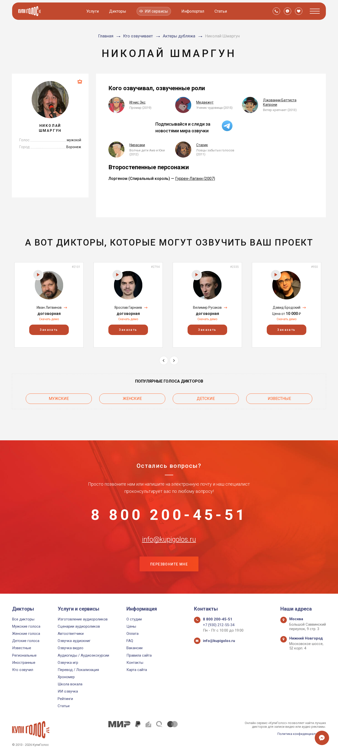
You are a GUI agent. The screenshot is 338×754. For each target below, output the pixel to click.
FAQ (129, 641)
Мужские (59, 398)
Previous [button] (163, 360)
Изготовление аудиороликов (83, 619)
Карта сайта (136, 670)
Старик (202, 145)
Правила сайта (139, 655)
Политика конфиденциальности (301, 734)
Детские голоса (25, 641)
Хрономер (66, 677)
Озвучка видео (70, 648)
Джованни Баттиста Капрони (279, 102)
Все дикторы (23, 619)
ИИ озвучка (68, 691)
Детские (206, 398)
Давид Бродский (286, 307)
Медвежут (205, 102)
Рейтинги (65, 699)
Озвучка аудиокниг (74, 641)
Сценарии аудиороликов (79, 626)
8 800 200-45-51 (169, 514)
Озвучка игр (68, 662)
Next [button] (174, 360)
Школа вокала (70, 684)
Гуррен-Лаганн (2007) (195, 178)
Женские (132, 398)
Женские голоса (26, 633)
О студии (134, 619)
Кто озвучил (22, 670)
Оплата (132, 633)
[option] (49, 305)
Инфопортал (192, 11)
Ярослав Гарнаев (128, 307)
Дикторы (117, 11)
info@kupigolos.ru (169, 539)
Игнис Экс (137, 102)
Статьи (221, 11)
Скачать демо (49, 319)
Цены (131, 626)
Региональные (24, 655)
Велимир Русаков (207, 307)
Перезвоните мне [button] (169, 564)
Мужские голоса (26, 626)
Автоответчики (71, 633)
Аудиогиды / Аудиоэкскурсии (83, 655)
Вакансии (134, 648)
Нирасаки (137, 145)
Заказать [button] (49, 330)
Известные (279, 398)
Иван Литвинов (49, 307)
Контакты (134, 662)
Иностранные (23, 662)
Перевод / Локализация (78, 670)
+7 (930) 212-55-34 (218, 625)
